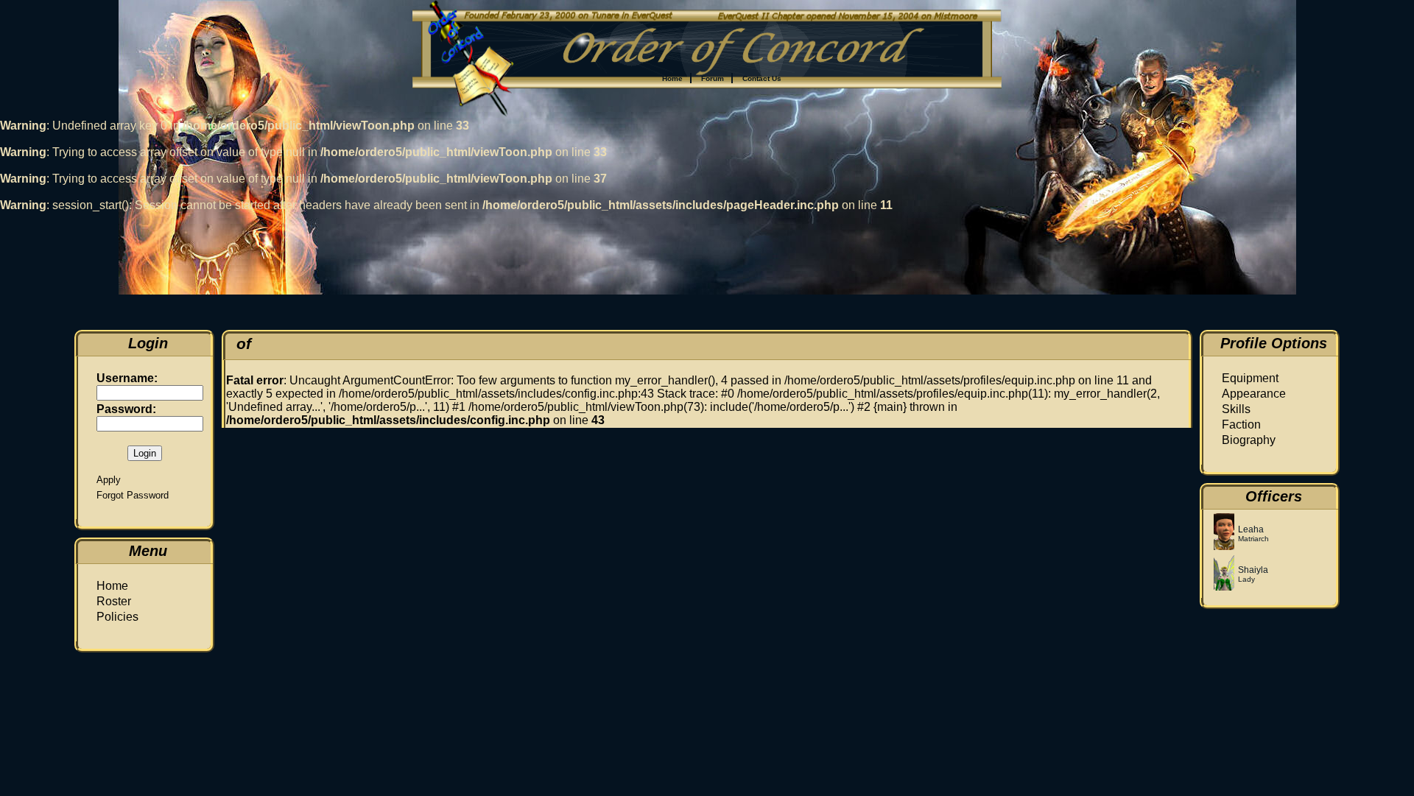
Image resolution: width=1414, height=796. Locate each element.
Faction (1241, 424)
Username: (127, 378)
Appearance (1254, 393)
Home (672, 78)
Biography (1249, 440)
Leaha (1251, 529)
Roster (113, 601)
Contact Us (761, 78)
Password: (126, 409)
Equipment (1250, 378)
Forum (712, 78)
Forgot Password (132, 495)
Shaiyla (1253, 570)
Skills (1236, 409)
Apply (108, 479)
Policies (117, 616)
